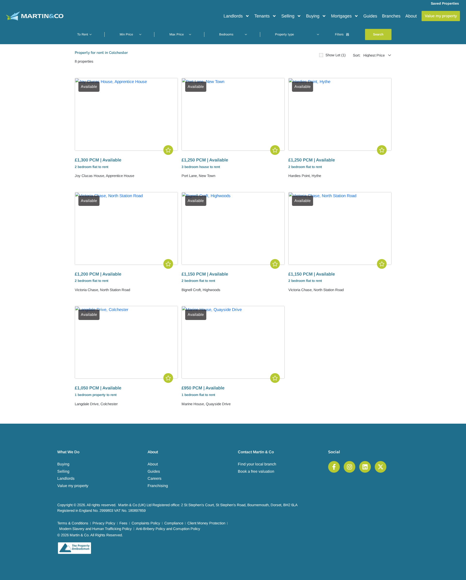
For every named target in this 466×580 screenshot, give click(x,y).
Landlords (233, 16)
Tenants (262, 16)
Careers (154, 478)
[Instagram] (349, 467)
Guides (370, 16)
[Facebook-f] (334, 467)
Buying (312, 16)
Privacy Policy (103, 523)
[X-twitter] (380, 467)
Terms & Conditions (72, 523)
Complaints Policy (146, 523)
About (411, 16)
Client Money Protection (206, 523)
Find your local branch (257, 464)
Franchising (158, 486)
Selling (287, 16)
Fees (123, 523)
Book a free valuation (256, 471)
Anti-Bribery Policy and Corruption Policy (168, 529)
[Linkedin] (365, 467)
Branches (391, 16)
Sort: (356, 55)
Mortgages (341, 16)
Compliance (173, 523)
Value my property (72, 486)
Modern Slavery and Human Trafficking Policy (95, 529)
